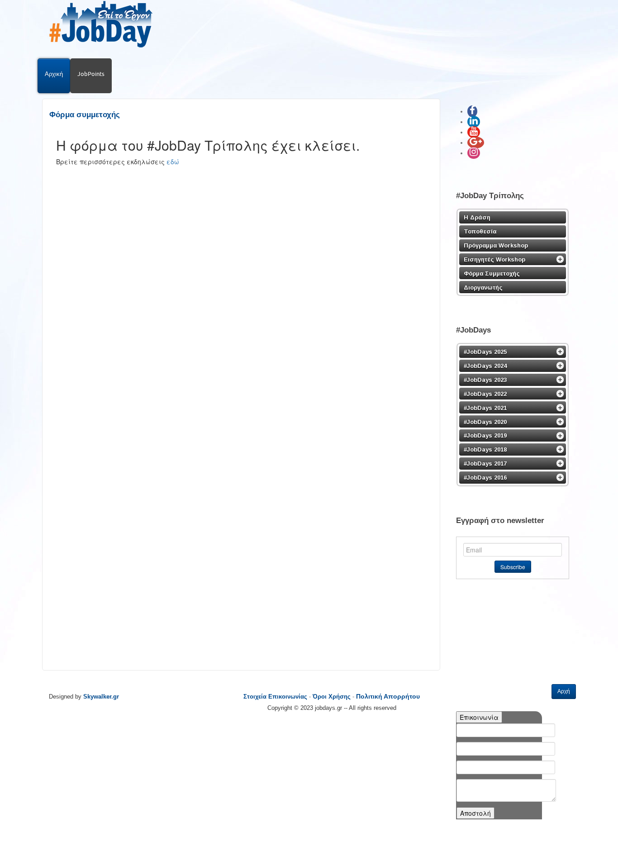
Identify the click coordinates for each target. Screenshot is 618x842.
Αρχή (563, 691)
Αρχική (54, 74)
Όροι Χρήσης (332, 696)
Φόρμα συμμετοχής (84, 114)
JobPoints (91, 74)
